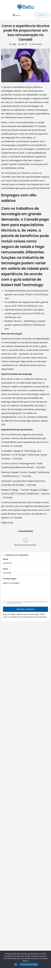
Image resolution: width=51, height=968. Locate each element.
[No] (48, 959)
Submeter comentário (25, 609)
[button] (16, 15)
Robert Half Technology (22, 284)
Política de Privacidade (28, 964)
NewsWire (29, 405)
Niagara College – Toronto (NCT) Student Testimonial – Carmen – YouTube (25, 493)
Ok (16, 964)
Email (5, 569)
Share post (37, 44)
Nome (5, 559)
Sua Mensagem (9, 578)
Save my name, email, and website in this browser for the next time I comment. (27, 602)
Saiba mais (7, 522)
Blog (14, 44)
